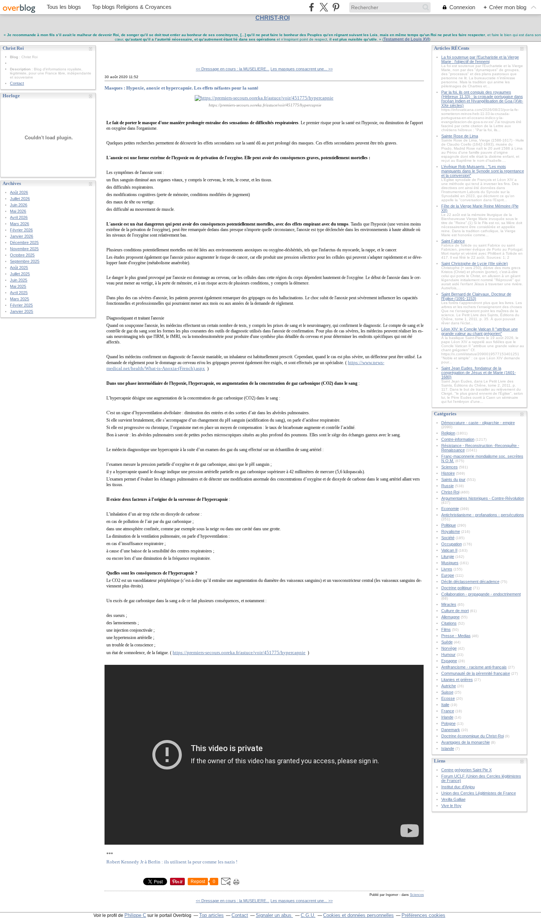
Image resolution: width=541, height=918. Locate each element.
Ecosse (448, 698)
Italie (445, 704)
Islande (447, 748)
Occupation (451, 544)
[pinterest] (335, 7)
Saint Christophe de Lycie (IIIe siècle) (474, 263)
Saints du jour (453, 479)
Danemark (450, 729)
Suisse (447, 692)
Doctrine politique (456, 588)
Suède (447, 642)
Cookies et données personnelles (358, 915)
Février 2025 (21, 305)
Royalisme (450, 531)
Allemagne (450, 617)
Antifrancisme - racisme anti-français (474, 667)
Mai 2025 (18, 286)
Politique (448, 525)
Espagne (449, 661)
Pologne (448, 723)
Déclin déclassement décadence (470, 581)
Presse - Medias (456, 635)
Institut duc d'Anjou (458, 787)
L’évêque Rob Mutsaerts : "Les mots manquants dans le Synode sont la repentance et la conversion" (482, 171)
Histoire (448, 473)
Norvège (449, 648)
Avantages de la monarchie (465, 742)
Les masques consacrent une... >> (301, 69)
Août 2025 (19, 267)
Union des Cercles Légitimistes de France (478, 793)
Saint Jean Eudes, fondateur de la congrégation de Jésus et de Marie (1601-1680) (478, 372)
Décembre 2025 (24, 242)
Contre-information (457, 439)
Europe (447, 575)
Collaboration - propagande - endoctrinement (481, 594)
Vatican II (449, 550)
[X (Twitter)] (323, 7)
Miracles (448, 604)
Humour (448, 654)
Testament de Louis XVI (406, 39)
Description (21, 69)
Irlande (447, 717)
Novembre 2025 (24, 249)
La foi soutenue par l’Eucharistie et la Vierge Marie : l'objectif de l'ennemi (480, 59)
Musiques (450, 563)
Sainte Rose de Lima (459, 136)
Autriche (448, 686)
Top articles (211, 915)
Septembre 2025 (24, 261)
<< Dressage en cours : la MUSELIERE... (232, 69)
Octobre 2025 (22, 255)
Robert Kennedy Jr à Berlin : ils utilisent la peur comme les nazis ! (171, 862)
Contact (17, 83)
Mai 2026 (18, 211)
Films (446, 629)
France (447, 711)
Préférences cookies (423, 915)
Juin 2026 (18, 205)
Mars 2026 (19, 223)
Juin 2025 (18, 280)
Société (448, 537)
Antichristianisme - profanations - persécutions (482, 515)
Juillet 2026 (20, 198)
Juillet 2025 (20, 274)
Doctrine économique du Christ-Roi (472, 736)
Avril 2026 (19, 217)
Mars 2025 (19, 299)
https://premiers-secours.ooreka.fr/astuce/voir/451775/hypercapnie (239, 652)
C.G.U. (308, 915)
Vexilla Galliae (453, 799)
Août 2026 (19, 192)
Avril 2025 (19, 292)
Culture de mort (455, 610)
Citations (449, 623)
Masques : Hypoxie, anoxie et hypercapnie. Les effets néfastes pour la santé (181, 88)
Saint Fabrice (453, 241)
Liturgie (447, 556)
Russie (447, 486)
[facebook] (311, 7)
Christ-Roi (450, 492)
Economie (450, 508)
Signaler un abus (274, 915)
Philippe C (135, 915)
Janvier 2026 (21, 236)
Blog (14, 57)
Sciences (417, 895)
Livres (446, 569)
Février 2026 (21, 230)
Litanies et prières (457, 679)
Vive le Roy (451, 805)
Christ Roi (121, 51)
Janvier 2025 (21, 311)
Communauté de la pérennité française (475, 673)
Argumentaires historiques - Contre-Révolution (482, 498)
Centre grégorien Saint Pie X (466, 770)
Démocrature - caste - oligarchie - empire (478, 422)
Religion (448, 433)
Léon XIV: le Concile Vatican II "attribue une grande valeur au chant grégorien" (479, 331)
